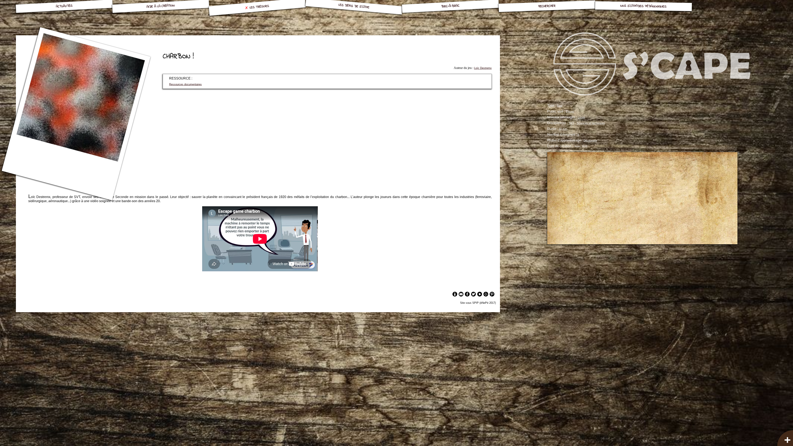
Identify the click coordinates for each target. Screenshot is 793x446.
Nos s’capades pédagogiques (643, 6)
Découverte (590, 140)
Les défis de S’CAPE (353, 6)
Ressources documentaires (185, 84)
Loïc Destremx (483, 68)
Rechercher (547, 6)
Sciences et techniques (591, 123)
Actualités (64, 6)
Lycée (581, 117)
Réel (559, 105)
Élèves (570, 111)
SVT (571, 123)
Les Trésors (259, 7)
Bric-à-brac (450, 6)
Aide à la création (160, 6)
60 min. (563, 128)
